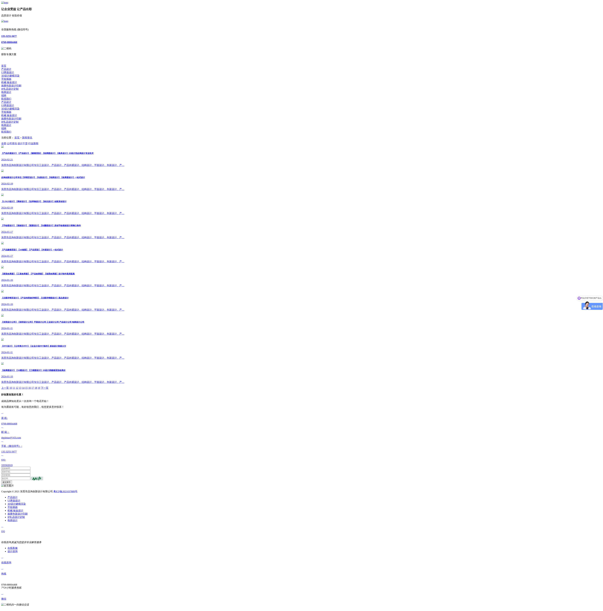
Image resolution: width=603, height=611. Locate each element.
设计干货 (23, 143)
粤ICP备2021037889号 (65, 491)
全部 (3, 143)
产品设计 (6, 69)
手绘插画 (6, 79)
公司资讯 (12, 143)
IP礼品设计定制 (10, 89)
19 (39, 388)
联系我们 (6, 98)
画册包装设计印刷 (11, 85)
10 (10, 388)
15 (26, 388)
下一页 (44, 388)
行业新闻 (33, 143)
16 (29, 388)
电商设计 (6, 92)
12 (17, 388)
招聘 (3, 95)
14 (23, 388)
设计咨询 (13, 551)
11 (14, 388)
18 (36, 388)
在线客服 (13, 548)
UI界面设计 (7, 72)
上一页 (5, 388)
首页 (3, 65)
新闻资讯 (27, 137)
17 (32, 388)
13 (20, 388)
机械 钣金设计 (9, 82)
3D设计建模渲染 (10, 75)
